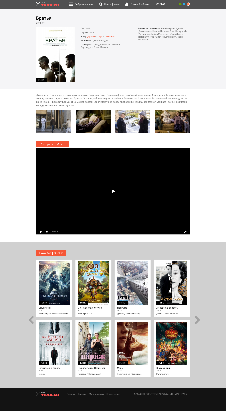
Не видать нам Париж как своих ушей (91, 368)
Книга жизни (163, 368)
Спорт (100, 36)
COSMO (160, 4)
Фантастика (54, 314)
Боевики (43, 314)
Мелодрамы (94, 374)
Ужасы (42, 374)
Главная (71, 394)
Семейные (136, 374)
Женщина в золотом (167, 308)
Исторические (171, 314)
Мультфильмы (85, 314)
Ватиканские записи (49, 368)
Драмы (91, 36)
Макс (120, 368)
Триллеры (109, 36)
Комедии (82, 374)
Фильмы (65, 314)
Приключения (132, 314)
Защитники (45, 308)
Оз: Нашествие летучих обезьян (90, 308)
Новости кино (113, 394)
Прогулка (122, 308)
